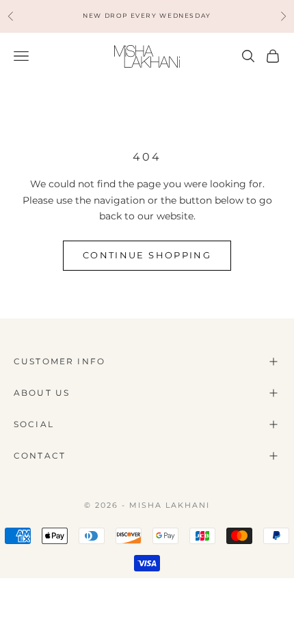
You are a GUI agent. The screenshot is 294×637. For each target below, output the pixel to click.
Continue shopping (147, 254)
